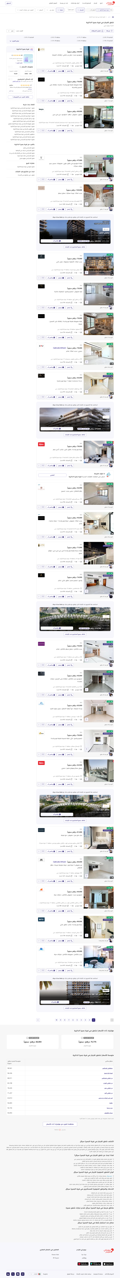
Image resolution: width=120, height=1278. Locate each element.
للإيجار (95, 3)
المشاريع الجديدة (86, 3)
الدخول (8, 3)
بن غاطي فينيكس (107, 1078)
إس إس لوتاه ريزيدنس (106, 1098)
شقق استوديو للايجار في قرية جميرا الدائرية (23, 113)
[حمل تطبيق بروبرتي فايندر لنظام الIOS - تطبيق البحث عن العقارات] (108, 1264)
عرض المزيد (15, 41)
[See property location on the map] (86, 65)
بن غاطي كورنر (108, 1083)
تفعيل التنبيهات (96, 31)
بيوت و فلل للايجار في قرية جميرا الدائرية (24, 118)
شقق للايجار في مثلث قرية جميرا (26, 156)
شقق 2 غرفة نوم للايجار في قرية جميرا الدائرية (22, 116)
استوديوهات (109, 1176)
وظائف (84, 1258)
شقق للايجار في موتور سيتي (27, 158)
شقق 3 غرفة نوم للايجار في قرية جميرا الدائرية (22, 126)
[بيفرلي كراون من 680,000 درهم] (75, 232)
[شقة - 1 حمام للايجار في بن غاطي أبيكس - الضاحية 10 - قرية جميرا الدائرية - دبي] (75, 168)
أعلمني (52, 475)
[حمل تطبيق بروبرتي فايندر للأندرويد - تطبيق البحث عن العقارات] (95, 1264)
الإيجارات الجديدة (88, 1038)
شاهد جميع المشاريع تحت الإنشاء (75, 247)
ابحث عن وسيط (64, 3)
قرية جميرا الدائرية (104, 10)
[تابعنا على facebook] (18, 1274)
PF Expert (56, 1258)
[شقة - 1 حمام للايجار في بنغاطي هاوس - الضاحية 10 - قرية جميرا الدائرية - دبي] (75, 60)
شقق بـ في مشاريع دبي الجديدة (26, 175)
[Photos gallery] (99, 57)
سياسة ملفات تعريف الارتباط (83, 1274)
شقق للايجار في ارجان (28, 148)
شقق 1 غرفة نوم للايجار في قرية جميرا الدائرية (22, 108)
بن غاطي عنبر (108, 1088)
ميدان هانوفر (108, 1113)
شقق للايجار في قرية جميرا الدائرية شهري (23, 121)
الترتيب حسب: (19, 31)
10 (56, 1020)
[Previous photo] (85, 57)
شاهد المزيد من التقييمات (21, 97)
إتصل (68, 71)
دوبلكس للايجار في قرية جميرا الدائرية (24, 131)
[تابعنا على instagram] (22, 1274)
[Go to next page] (38, 1020)
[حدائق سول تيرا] (75, 806)
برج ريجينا (110, 1108)
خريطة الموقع (70, 1274)
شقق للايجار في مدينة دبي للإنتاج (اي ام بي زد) (21, 153)
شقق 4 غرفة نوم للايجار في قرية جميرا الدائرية (22, 139)
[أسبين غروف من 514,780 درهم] (75, 619)
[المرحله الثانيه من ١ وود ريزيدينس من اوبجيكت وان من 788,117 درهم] (75, 993)
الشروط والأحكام (109, 1274)
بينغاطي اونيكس (107, 1068)
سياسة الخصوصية (98, 1274)
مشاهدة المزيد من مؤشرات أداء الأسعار (60, 1124)
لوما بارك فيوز (108, 1073)
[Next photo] (112, 57)
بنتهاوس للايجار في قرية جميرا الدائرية (24, 134)
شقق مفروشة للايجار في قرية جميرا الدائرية (23, 111)
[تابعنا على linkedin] (8, 1274)
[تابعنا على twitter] (13, 1274)
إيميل (60, 71)
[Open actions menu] (39, 71)
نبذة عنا (84, 1254)
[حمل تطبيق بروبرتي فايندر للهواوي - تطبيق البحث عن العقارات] (83, 1264)
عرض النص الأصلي (16, 81)
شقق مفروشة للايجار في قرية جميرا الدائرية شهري (21, 124)
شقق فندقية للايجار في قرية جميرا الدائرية (23, 137)
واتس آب (50, 71)
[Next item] (9, 67)
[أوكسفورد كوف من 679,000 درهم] (75, 419)
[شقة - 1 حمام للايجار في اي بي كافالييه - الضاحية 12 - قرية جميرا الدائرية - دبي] (75, 683)
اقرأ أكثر (30, 89)
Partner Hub (55, 1254)
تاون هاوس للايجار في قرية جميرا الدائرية (23, 129)
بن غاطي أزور (108, 1093)
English (45, 1274)
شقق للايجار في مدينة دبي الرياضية (25, 150)
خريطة (108, 31)
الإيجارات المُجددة (33, 1038)
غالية (111, 1103)
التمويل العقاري (53, 3)
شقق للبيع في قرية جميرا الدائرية (25, 167)
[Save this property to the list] (43, 71)
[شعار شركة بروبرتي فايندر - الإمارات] (110, 3)
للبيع (101, 3)
